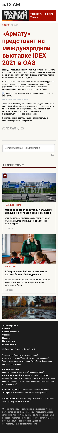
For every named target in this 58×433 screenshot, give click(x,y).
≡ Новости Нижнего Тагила (41, 15)
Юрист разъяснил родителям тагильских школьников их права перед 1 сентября (28, 211)
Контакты (6, 329)
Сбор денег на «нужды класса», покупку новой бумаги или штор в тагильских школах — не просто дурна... (27, 221)
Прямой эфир (8, 341)
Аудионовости (9, 344)
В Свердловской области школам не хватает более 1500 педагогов (26, 273)
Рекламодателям (10, 332)
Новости (6, 338)
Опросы (6, 335)
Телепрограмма (10, 325)
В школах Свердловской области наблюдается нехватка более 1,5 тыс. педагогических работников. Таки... (28, 282)
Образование (10, 267)
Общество (6, 25)
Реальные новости (13, 205)
